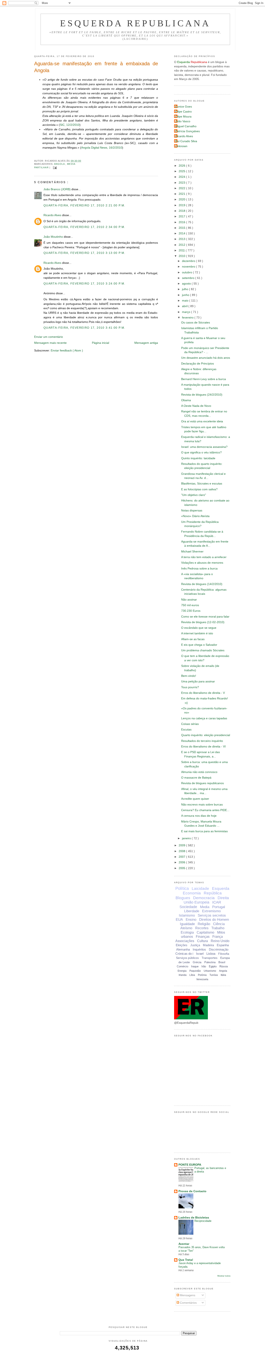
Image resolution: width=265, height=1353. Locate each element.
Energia (182, 970)
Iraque (195, 966)
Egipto (213, 966)
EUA (179, 920)
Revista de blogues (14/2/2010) (201, 584)
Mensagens (187, 1295)
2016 (182, 222)
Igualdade (187, 924)
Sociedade (188, 907)
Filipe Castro (183, 111)
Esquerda (220, 888)
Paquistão (195, 970)
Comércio (182, 966)
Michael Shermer (192, 551)
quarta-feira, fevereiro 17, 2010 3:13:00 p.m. (84, 252)
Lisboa (210, 953)
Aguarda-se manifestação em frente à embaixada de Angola (96, 67)
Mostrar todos (223, 1276)
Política (182, 888)
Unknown (181, 146)
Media (71, 164)
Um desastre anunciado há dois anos (205, 357)
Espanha (223, 945)
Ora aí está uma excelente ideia (202, 421)
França (217, 936)
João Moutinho (53, 236)
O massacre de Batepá (196, 777)
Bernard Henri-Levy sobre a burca (203, 379)
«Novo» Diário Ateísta (195, 516)
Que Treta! (185, 1259)
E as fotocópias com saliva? (199, 489)
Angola (59, 164)
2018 (182, 210)
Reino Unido (220, 941)
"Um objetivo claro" (193, 495)
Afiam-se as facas (193, 639)
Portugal (218, 907)
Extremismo (211, 911)
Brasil (221, 962)
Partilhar (41, 167)
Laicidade (200, 888)
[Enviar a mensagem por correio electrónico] (54, 167)
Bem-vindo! (188, 675)
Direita (223, 898)
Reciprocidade (202, 1220)
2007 (182, 856)
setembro (188, 278)
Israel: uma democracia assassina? (204, 446)
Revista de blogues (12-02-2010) (202, 622)
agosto (187, 283)
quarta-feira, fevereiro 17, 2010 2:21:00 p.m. (84, 205)
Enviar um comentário (48, 336)
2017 (182, 216)
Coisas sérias (190, 724)
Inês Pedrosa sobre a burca (199, 568)
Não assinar (189, 599)
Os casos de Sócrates (195, 322)
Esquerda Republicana (135, 23)
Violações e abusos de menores (202, 562)
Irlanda (183, 975)
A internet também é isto (197, 633)
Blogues (183, 898)
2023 (182, 182)
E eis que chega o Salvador (199, 644)
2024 (182, 176)
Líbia (192, 975)
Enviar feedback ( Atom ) (67, 350)
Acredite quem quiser (195, 798)
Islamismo (187, 915)
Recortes (201, 928)
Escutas (186, 729)
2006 (182, 862)
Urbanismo (210, 970)
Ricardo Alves (52, 215)
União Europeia (196, 902)
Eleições (181, 945)
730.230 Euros (190, 610)
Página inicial (100, 342)
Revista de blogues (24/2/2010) (201, 394)
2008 (182, 851)
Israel (200, 953)
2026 (182, 165)
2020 (182, 199)
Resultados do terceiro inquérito (202, 741)
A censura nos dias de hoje (199, 815)
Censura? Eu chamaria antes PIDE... (205, 810)
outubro (187, 272)
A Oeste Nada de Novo (196, 405)
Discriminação (218, 949)
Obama (186, 400)
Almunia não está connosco (199, 772)
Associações (184, 941)
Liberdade (191, 911)
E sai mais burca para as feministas (204, 831)
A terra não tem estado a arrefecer (203, 557)
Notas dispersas (191, 510)
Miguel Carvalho (185, 126)
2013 (182, 239)
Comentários (188, 1302)
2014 (182, 233)
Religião (204, 924)
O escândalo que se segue (198, 627)
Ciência (219, 924)
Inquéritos (199, 949)
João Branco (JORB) (57, 189)
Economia (192, 893)
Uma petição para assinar (198, 681)
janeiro (187, 838)
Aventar (183, 1243)
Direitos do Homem (214, 920)
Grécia (197, 962)
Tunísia (214, 975)
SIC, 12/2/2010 (70, 124)
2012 (182, 244)
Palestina (210, 962)
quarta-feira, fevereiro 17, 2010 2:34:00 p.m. (84, 227)
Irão (203, 966)
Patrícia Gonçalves (187, 131)
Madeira (208, 945)
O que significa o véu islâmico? (201, 452)
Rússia (223, 966)
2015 (182, 227)
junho (186, 295)
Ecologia (187, 932)
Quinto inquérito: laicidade (198, 458)
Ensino (191, 920)
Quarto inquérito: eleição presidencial (205, 735)
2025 (182, 171)
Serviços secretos (212, 915)
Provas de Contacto (192, 1191)
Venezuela (202, 979)
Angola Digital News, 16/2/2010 (101, 147)
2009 (182, 845)
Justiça (195, 945)
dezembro (189, 261)
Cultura (202, 941)
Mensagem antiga (146, 342)
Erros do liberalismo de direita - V (203, 692)
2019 (182, 205)
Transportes (209, 957)
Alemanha (183, 949)
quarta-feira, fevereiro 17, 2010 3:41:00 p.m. (84, 327)
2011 (182, 250)
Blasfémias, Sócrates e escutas (201, 483)
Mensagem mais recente (50, 342)
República (213, 893)
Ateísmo (186, 928)
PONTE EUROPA (189, 1164)
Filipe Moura (183, 116)
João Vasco (182, 121)
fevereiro (188, 317)
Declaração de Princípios (197, 363)
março (186, 312)
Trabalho (217, 928)
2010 (182, 256)
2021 (182, 193)
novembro (189, 266)
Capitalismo (205, 932)
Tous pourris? (190, 687)
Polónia (202, 975)
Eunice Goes (183, 106)
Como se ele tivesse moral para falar (205, 616)
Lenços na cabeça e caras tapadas (204, 718)
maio (185, 300)
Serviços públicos (187, 957)
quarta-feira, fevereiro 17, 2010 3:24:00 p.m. (84, 283)
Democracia (204, 898)
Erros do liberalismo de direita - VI (203, 746)
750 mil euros (190, 605)
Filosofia (223, 953)
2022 (182, 188)
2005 (182, 868)
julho (185, 289)
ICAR (216, 902)
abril (185, 306)
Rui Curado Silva (186, 141)
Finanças (203, 936)
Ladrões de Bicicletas (193, 1217)
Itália (223, 975)
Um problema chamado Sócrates (202, 650)
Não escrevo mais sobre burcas (202, 804)
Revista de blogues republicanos (202, 783)
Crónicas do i (184, 953)
